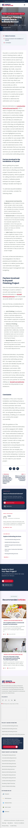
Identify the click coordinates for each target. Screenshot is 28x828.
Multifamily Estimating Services (9, 731)
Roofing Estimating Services (9, 775)
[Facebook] (3, 700)
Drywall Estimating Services (8, 760)
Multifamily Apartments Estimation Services (13, 545)
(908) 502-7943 (7, 27)
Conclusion (8, 42)
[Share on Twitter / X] (14, 468)
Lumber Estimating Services (8, 780)
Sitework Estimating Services (9, 763)
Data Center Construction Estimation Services (14, 550)
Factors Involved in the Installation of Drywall (14, 39)
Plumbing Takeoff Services (8, 783)
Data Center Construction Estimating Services (13, 734)
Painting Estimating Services (9, 777)
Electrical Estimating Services (9, 766)
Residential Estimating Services (12, 542)
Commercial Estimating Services (12, 539)
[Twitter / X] (9, 700)
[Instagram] (6, 700)
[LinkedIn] (12, 700)
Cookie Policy (13, 825)
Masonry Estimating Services (9, 772)
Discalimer (10, 823)
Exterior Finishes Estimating (8, 786)
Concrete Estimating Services (9, 758)
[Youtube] (15, 700)
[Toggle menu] (24, 5)
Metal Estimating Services (8, 769)
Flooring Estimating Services (11, 553)
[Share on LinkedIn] (17, 468)
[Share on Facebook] (10, 468)
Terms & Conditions (19, 823)
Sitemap (4, 823)
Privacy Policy (5, 825)
